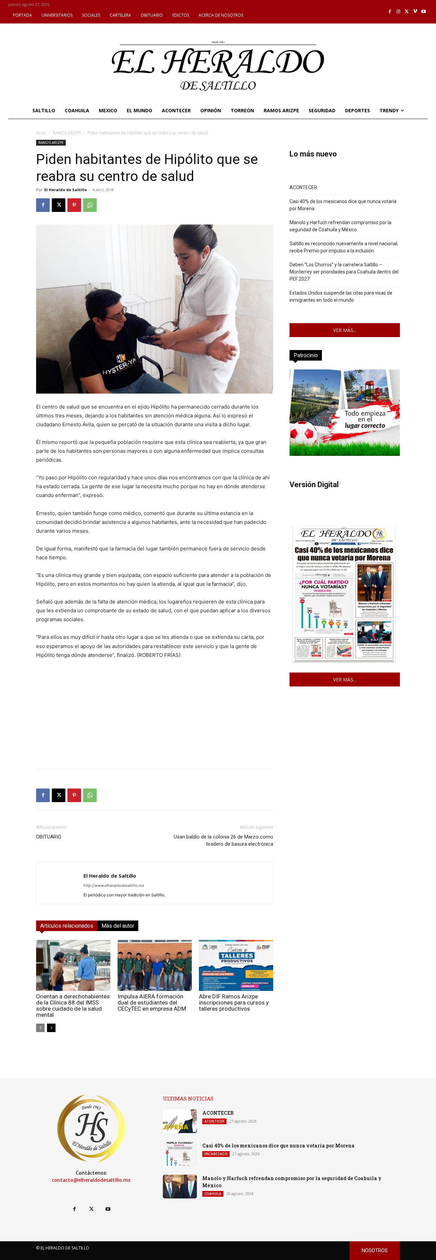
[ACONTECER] (180, 1121)
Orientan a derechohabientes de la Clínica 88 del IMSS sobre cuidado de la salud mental (73, 1005)
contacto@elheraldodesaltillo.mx (91, 1180)
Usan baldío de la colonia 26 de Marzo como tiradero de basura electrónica (223, 840)
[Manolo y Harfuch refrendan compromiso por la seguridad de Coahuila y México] (180, 1186)
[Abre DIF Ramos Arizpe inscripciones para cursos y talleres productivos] (236, 965)
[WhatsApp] (90, 205)
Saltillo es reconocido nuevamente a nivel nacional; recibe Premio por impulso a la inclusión (344, 247)
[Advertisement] (154, 716)
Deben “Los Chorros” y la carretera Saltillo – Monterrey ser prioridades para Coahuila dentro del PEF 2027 (344, 272)
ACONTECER (303, 187)
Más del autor (118, 926)
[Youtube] (423, 11)
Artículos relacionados (66, 926)
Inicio (41, 133)
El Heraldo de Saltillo (65, 189)
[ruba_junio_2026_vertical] (345, 454)
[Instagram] (398, 11)
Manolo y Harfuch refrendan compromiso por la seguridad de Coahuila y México (340, 226)
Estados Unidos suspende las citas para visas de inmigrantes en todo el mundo (341, 296)
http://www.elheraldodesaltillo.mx (113, 885)
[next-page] (51, 1028)
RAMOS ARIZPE (67, 133)
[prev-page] (40, 1028)
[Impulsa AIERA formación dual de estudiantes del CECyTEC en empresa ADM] (155, 965)
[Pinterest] (74, 205)
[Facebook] (390, 11)
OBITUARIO (48, 837)
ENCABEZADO (216, 1153)
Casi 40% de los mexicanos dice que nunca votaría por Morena (343, 205)
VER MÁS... (344, 330)
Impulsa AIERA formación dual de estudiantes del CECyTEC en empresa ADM (152, 1002)
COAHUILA (212, 1193)
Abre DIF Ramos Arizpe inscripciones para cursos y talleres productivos (234, 1002)
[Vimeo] (415, 11)
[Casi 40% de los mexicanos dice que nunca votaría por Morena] (180, 1154)
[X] (407, 11)
